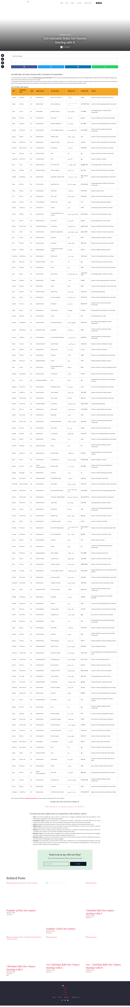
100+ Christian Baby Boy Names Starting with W (103, 966)
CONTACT (79, 3)
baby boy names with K (31, 798)
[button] (2, 55)
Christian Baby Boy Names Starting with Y (20, 968)
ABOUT (72, 3)
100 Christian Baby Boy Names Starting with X (62, 966)
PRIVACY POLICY (88, 3)
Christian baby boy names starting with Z (100, 912)
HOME (61, 3)
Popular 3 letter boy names (60, 928)
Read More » (9, 914)
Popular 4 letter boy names (21, 910)
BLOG (67, 3)
